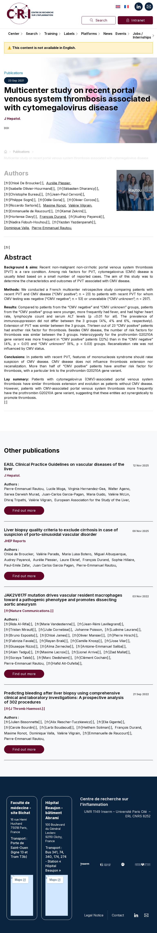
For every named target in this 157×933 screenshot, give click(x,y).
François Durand (53, 217)
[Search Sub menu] (40, 34)
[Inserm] (85, 864)
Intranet (138, 20)
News (107, 34)
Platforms (89, 34)
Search (101, 20)
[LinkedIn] (139, 6)
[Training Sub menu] (59, 34)
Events (121, 34)
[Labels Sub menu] (77, 34)
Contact (118, 915)
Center (13, 34)
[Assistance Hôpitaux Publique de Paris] (142, 864)
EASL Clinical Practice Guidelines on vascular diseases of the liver (64, 466)
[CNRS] (122, 864)
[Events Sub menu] (128, 34)
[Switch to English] (118, 6)
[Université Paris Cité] (105, 864)
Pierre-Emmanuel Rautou (51, 228)
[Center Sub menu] (21, 34)
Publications (13, 73)
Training (50, 34)
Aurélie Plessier (58, 183)
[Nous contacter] (149, 6)
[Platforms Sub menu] (99, 34)
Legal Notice (93, 915)
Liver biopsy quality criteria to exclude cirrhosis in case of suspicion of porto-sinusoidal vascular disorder (61, 532)
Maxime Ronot (54, 205)
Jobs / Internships (142, 35)
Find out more (24, 510)
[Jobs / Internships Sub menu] (153, 35)
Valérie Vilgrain (79, 205)
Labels (69, 34)
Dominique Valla (16, 228)
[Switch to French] (126, 6)
